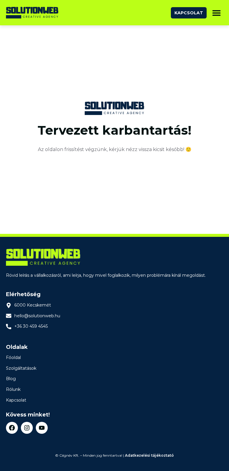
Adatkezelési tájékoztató (149, 455)
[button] (216, 12)
